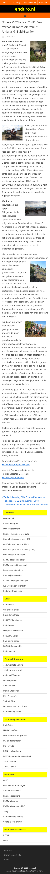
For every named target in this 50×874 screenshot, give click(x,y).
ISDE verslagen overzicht (14, 586)
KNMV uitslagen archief (14, 560)
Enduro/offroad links (12, 591)
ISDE (5, 840)
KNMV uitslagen (10, 523)
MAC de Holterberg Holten (15, 735)
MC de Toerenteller (12, 741)
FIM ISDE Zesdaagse (12, 620)
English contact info (12, 855)
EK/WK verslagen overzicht (15, 580)
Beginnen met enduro (13, 570)
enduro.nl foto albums (13, 665)
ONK (5, 780)
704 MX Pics (9, 701)
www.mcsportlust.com (13, 477)
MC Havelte (8, 746)
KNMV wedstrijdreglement (15, 565)
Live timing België (11, 641)
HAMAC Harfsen (10, 730)
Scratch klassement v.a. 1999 (16, 539)
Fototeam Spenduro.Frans (15, 706)
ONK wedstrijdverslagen (14, 554)
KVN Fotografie (10, 696)
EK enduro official (11, 615)
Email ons (8, 850)
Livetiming (16, 3)
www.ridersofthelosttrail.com (16, 464)
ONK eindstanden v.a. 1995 (16, 544)
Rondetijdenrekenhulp (13, 575)
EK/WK (6, 835)
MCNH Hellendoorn (12, 751)
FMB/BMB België (10, 636)
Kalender (43, 3)
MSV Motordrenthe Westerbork (17, 756)
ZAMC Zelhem (9, 766)
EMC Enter (8, 725)
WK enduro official (11, 610)
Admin (6, 860)
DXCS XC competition (13, 646)
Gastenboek (8, 518)
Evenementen (30, 3)
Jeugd (6, 811)
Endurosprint (9, 651)
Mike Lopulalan (10, 680)
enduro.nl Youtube (11, 675)
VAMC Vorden (9, 761)
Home (5, 3)
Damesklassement (11, 528)
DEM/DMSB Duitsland (13, 630)
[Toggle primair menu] (25, 15)
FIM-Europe (8, 625)
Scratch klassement (12, 790)
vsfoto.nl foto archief (12, 670)
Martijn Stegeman (11, 691)
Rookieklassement (11, 796)
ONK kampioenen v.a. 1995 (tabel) (19, 549)
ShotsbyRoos (9, 685)
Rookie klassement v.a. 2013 (16, 534)
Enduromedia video (12, 711)
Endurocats (8, 604)
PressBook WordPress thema (32, 871)
